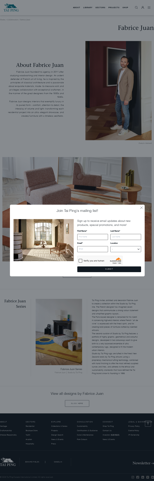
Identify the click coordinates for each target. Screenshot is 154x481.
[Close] (142, 207)
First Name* (82, 231)
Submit (109, 269)
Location (114, 243)
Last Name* (115, 231)
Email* (80, 243)
